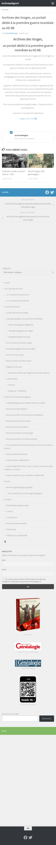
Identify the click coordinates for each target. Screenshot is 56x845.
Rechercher (46, 718)
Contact (9, 511)
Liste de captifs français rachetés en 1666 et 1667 (25, 475)
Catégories (6, 268)
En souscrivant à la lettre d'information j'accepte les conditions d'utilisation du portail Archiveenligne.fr (24, 580)
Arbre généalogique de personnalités (20, 349)
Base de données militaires (16, 409)
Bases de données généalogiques (17, 397)
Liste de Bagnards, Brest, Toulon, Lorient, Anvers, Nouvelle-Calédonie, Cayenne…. (28, 468)
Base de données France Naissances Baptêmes (24, 415)
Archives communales (14, 355)
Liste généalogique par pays (19, 337)
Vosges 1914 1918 (26, 118)
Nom (3, 560)
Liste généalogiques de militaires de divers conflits (25, 403)
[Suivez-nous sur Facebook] (47, 192)
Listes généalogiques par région (20, 331)
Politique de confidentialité (16, 535)
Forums (7, 481)
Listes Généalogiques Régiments (20, 324)
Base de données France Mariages (19, 433)
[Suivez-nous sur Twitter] (52, 192)
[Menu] (52, 3)
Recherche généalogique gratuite (19, 487)
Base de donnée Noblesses (16, 454)
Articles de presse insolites (16, 523)
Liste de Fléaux (12, 379)
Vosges (5, 9)
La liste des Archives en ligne (17, 312)
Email (4, 569)
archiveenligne (11, 33)
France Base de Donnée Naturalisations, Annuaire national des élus (28, 446)
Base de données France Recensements (21, 439)
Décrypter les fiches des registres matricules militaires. (29, 373)
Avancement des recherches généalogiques (25, 493)
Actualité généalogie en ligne (17, 505)
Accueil (7, 282)
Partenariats (11, 529)
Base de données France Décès (18, 421)
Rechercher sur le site (10, 714)
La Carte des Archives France (17, 294)
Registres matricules (14, 367)
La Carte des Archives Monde (17, 300)
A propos (8, 499)
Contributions (11, 517)
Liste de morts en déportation (17, 460)
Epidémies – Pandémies (17, 391)
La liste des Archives (12, 306)
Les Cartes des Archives (13, 288)
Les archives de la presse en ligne (19, 343)
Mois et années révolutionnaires (18, 361)
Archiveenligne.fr (10, 3)
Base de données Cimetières (17, 427)
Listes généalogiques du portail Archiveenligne (24, 318)
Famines (11, 385)
